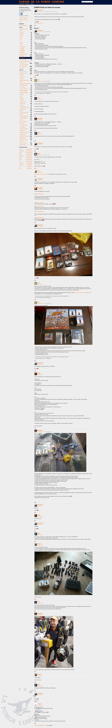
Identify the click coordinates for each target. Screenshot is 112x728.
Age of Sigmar (22, 127)
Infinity (21, 96)
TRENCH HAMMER (23, 90)
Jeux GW (21, 114)
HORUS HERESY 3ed (24, 116)
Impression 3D (22, 134)
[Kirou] (35, 154)
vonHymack (40, 10)
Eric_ (39, 79)
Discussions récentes (23, 19)
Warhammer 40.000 (23, 128)
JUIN (21, 41)
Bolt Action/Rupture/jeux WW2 (25, 83)
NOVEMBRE (22, 50)
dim (38, 97)
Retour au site (21, 3)
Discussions (27, 3)
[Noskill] (35, 544)
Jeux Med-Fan (22, 76)
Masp (39, 132)
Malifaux (21, 110)
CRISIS (42, 23)
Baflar (39, 373)
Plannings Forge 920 (23, 54)
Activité (32, 3)
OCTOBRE (22, 48)
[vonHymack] (35, 10)
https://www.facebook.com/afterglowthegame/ (83, 292)
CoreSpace (22, 99)
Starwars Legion (23, 101)
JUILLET (21, 43)
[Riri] (35, 171)
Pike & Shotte (22, 87)
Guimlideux (40, 178)
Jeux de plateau (22, 137)
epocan (39, 703)
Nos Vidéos (22, 68)
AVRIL (21, 37)
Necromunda (22, 130)
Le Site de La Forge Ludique (25, 61)
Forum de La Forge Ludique (41, 1)
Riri (38, 170)
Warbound (22, 94)
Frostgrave (22, 78)
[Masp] (35, 133)
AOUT (21, 45)
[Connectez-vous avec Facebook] (21, 14)
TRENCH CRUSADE (24, 92)
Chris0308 (40, 187)
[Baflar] (35, 374)
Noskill (39, 543)
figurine (39, 23)
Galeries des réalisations (24, 136)
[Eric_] (35, 80)
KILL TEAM (22, 123)
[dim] (35, 98)
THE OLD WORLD (23, 118)
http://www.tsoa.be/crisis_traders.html (41, 174)
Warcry (21, 119)
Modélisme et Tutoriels (24, 132)
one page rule (22, 103)
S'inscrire (26, 15)
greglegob (40, 118)
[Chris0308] (35, 188)
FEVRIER (22, 34)
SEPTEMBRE (22, 46)
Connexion (21, 15)
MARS (21, 36)
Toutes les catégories (23, 17)
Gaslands (21, 98)
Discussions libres (23, 66)
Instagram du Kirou (37, 164)
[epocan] (35, 704)
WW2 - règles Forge (23, 85)
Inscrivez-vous (44, 725)
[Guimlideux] (35, 179)
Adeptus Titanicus (23, 121)
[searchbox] (87, 1)
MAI (20, 39)
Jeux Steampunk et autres (24, 107)
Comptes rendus (23, 144)
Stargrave (21, 105)
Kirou (39, 153)
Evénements (22, 57)
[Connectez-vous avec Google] (20, 14)
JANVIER (21, 32)
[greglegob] (35, 119)
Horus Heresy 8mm (23, 125)
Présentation (22, 56)
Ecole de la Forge (23, 59)
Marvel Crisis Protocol (24, 112)
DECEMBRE (22, 52)
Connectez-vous (37, 725)
